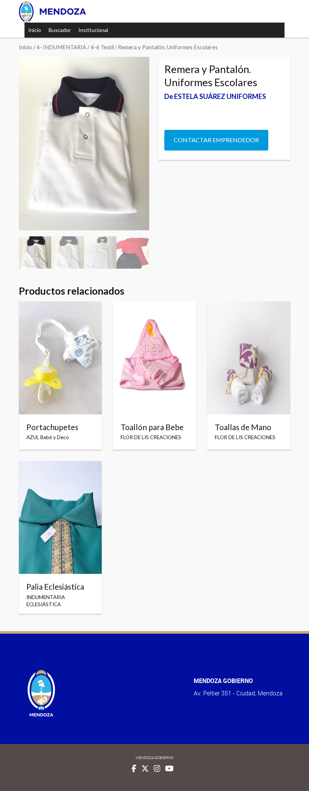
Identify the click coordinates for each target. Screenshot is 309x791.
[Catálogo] (52, 12)
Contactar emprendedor (216, 139)
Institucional (93, 30)
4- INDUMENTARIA (61, 47)
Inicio (34, 30)
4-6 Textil (102, 47)
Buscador (60, 30)
